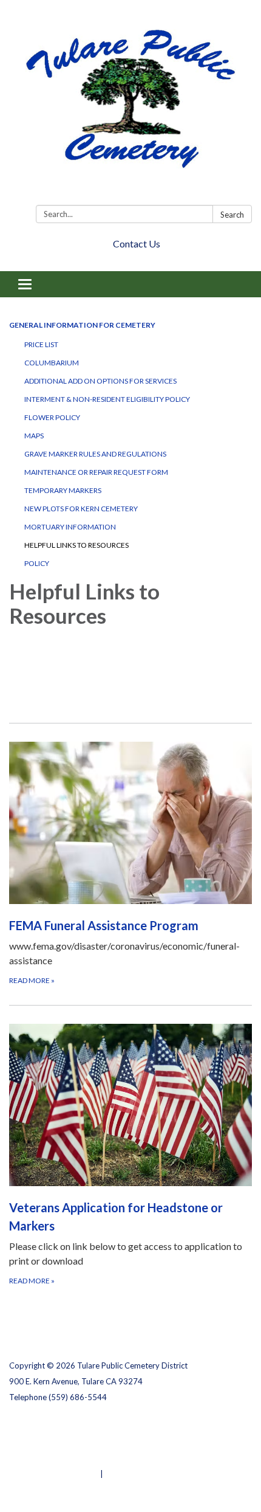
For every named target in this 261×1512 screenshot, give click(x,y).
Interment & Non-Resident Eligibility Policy (107, 399)
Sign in (118, 1474)
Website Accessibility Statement (73, 1458)
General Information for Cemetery (82, 325)
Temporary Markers (62, 490)
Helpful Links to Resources (76, 545)
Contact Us (136, 243)
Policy (36, 563)
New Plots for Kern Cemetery (81, 508)
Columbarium (51, 362)
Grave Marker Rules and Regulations (95, 453)
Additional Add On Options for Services (100, 380)
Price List (41, 344)
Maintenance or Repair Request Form (96, 472)
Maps (34, 435)
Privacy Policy (35, 1426)
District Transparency (51, 1442)
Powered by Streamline (53, 1474)
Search (232, 214)
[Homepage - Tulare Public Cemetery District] (130, 105)
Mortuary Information (70, 526)
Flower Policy (52, 417)
